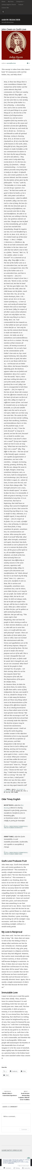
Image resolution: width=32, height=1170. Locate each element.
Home (3, 1)
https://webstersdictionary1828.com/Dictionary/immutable (16, 853)
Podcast (20, 4)
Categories (19, 1)
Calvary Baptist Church (9, 4)
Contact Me (5, 7)
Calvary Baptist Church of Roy (12, 1150)
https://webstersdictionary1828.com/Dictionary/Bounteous (16, 826)
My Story (11, 1)
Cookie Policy (11, 1163)
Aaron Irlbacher (11, 19)
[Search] (3, 11)
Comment (24, 1129)
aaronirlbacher (11, 63)
